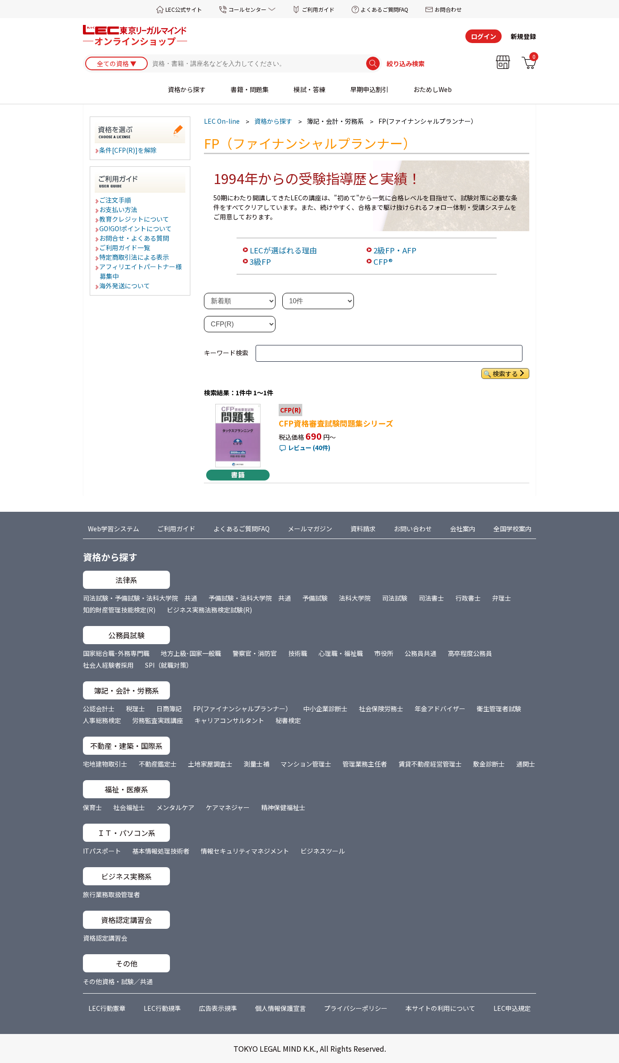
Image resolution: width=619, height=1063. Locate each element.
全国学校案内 (512, 528)
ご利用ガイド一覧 (125, 247)
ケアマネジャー (228, 807)
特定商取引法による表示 (134, 257)
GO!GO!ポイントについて (136, 228)
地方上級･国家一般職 (191, 653)
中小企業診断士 (325, 708)
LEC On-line (222, 121)
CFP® (382, 261)
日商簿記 (169, 708)
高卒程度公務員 (470, 653)
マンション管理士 (305, 763)
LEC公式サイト (183, 9)
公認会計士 (99, 708)
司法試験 (394, 597)
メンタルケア (175, 807)
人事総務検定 (102, 720)
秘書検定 (288, 720)
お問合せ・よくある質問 (134, 238)
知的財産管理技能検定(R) (119, 609)
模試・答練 (309, 89)
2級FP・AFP (394, 250)
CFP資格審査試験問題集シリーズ (336, 423)
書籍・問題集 (250, 89)
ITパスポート (102, 850)
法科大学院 (355, 597)
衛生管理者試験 (499, 708)
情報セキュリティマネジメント (245, 850)
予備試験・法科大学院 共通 (249, 597)
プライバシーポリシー (355, 1008)
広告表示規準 (218, 1008)
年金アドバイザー (440, 708)
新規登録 (523, 36)
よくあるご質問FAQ (384, 9)
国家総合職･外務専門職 (116, 653)
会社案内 (462, 528)
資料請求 (363, 528)
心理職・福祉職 (341, 653)
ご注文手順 (115, 199)
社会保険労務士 (381, 708)
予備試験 (315, 597)
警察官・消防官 (254, 653)
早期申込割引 (369, 89)
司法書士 (431, 597)
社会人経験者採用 (108, 665)
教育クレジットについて (134, 218)
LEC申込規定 (512, 1008)
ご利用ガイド (318, 9)
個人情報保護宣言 (280, 1008)
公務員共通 (420, 653)
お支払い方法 (119, 209)
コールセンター (247, 9)
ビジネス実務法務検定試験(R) (209, 609)
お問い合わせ (413, 528)
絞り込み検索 (406, 63)
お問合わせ (448, 9)
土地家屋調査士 (210, 763)
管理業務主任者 (365, 763)
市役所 (383, 653)
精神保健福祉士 (283, 807)
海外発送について (125, 285)
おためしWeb (432, 89)
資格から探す (187, 89)
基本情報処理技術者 (160, 850)
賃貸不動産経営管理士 (430, 763)
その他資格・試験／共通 (118, 981)
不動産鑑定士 (158, 763)
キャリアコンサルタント (229, 720)
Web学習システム (113, 528)
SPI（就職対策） (169, 665)
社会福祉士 (129, 807)
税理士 (135, 708)
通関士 (525, 763)
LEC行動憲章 (107, 1008)
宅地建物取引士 (105, 763)
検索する (505, 373)
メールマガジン (310, 528)
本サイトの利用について (440, 1008)
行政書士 (468, 597)
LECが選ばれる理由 (283, 250)
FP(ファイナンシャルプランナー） (242, 708)
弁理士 (501, 597)
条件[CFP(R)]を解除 (128, 150)
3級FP (260, 261)
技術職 (297, 653)
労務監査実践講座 (157, 720)
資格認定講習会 (105, 937)
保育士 (92, 807)
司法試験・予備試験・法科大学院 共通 (140, 597)
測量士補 (256, 763)
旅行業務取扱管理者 (111, 894)
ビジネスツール (322, 850)
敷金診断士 (489, 763)
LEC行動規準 (162, 1008)
